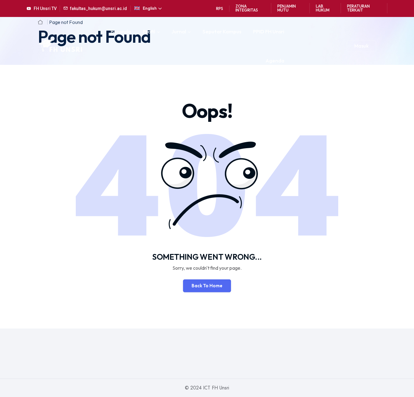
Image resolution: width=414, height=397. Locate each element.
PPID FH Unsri (268, 31)
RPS (219, 8)
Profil (149, 31)
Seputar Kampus (221, 31)
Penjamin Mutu (286, 8)
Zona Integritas (246, 8)
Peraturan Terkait (358, 8)
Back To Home (207, 286)
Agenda (274, 60)
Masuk (361, 46)
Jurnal (179, 31)
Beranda (121, 31)
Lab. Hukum (322, 8)
